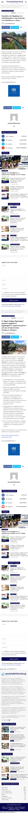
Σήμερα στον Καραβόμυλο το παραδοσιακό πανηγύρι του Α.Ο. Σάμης (13, 173)
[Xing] (14, 125)
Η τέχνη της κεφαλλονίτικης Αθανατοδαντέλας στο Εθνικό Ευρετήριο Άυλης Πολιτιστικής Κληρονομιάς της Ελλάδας (17, 737)
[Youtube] (9, 720)
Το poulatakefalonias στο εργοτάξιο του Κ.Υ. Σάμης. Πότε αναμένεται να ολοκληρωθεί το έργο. (18, 746)
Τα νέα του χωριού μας (9, 5)
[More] (21, 27)
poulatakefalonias (10, 23)
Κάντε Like (23, 136)
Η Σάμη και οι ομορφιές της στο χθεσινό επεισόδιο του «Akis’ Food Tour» (18, 728)
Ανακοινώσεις (4, 190)
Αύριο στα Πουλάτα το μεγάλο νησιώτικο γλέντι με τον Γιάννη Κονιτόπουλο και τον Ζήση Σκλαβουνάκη (17, 248)
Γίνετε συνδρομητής (21, 147)
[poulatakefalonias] (3, 23)
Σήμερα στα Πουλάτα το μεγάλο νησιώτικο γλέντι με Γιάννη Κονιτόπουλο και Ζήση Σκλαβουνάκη (18, 180)
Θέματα (12, 731)
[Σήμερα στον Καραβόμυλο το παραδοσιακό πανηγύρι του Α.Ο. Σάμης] (14, 162)
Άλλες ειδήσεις (4, 170)
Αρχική (3, 5)
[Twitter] (7, 720)
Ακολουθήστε (23, 140)
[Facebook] (3, 720)
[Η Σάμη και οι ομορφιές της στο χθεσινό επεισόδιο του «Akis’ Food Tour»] (5, 729)
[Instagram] (5, 720)
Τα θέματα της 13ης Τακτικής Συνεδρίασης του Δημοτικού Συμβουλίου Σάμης (17, 188)
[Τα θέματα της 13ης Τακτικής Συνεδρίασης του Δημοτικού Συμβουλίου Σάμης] (5, 189)
